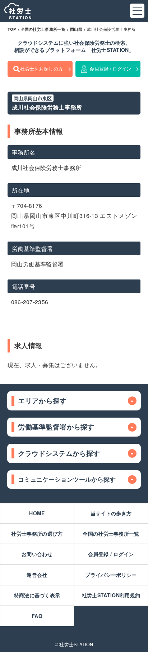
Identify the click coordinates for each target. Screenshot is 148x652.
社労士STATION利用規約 (111, 595)
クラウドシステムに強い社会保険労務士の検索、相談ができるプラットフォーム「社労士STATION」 (74, 46)
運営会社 (37, 574)
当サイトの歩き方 (111, 513)
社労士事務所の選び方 (37, 533)
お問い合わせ (37, 554)
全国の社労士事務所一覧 (111, 533)
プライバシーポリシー (111, 574)
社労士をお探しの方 (41, 68)
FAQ (37, 615)
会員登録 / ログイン (110, 68)
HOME (37, 513)
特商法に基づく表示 (37, 595)
